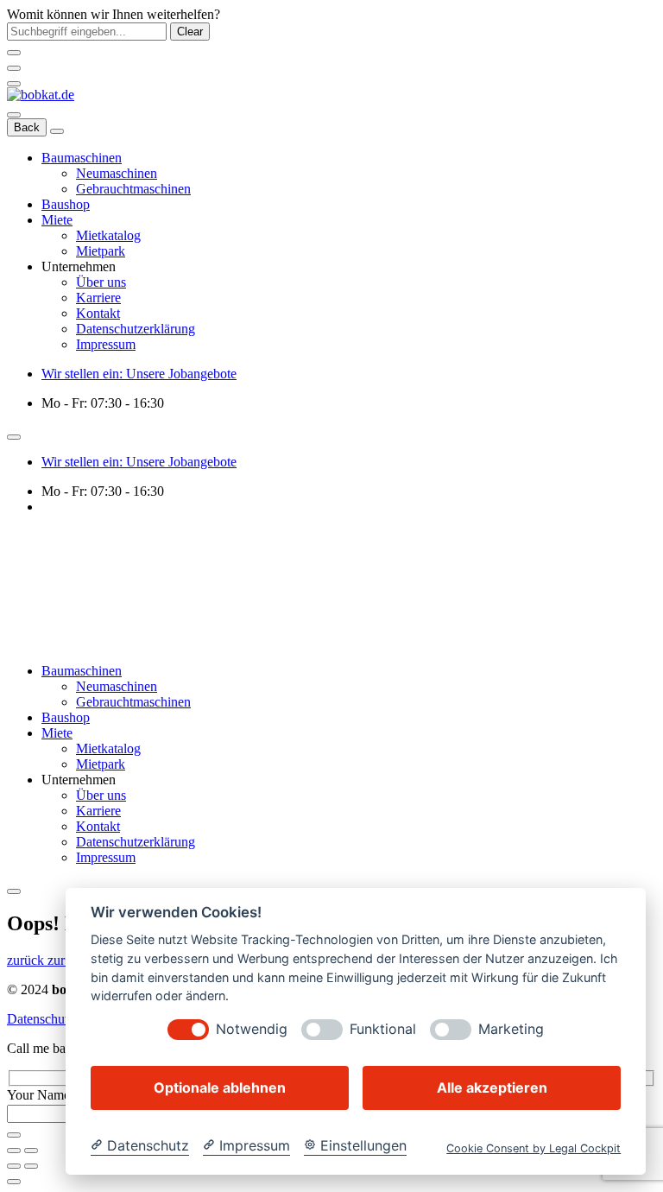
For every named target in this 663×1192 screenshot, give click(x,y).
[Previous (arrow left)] (14, 1166)
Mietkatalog (108, 235)
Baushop (65, 204)
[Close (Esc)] (14, 1150)
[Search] (14, 114)
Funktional (383, 1029)
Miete (57, 219)
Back (27, 127)
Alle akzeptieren (492, 1087)
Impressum (106, 344)
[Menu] (14, 83)
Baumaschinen (81, 157)
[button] (62, 960)
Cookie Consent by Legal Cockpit (533, 1148)
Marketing (511, 1029)
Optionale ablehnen (220, 1087)
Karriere (98, 297)
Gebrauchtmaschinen (133, 188)
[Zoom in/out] (31, 1150)
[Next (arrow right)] (31, 1166)
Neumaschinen (116, 173)
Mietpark (100, 251)
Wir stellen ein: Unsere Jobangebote (139, 373)
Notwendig (251, 1029)
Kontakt (98, 313)
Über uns (101, 282)
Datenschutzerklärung (135, 328)
